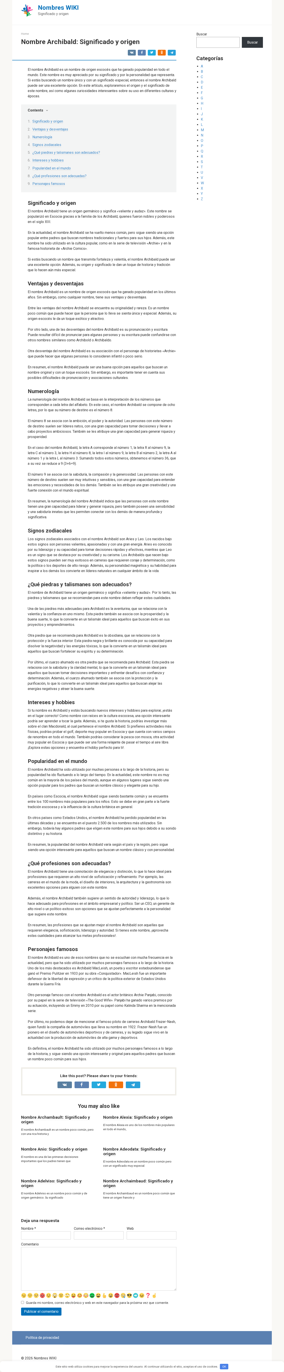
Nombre (28, 1228)
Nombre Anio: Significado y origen (54, 1149)
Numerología (42, 137)
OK (224, 1366)
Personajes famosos (48, 184)
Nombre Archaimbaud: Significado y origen (138, 1183)
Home (25, 33)
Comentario (30, 1244)
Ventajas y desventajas (50, 129)
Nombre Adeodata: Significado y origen (134, 1151)
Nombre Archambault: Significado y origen (55, 1119)
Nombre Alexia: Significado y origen (138, 1117)
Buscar (201, 34)
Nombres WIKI (58, 7)
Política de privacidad (42, 1337)
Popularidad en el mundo (51, 168)
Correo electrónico (89, 1228)
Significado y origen (47, 121)
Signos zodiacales (46, 145)
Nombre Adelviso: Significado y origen (51, 1183)
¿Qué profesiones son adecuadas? (59, 176)
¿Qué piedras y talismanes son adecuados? (66, 152)
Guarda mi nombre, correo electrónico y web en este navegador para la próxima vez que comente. (97, 1303)
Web (130, 1228)
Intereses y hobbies (48, 160)
